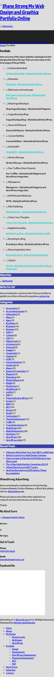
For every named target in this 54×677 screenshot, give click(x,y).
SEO (8, 407)
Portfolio (10, 646)
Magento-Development (23, 658)
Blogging (10, 326)
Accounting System (15, 311)
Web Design (11, 428)
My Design (11, 634)
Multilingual (12, 389)
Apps (8, 320)
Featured (10, 347)
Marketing (11, 377)
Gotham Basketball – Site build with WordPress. (28, 73)
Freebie (9, 350)
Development (18, 652)
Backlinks (10, 323)
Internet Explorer (14, 362)
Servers (9, 410)
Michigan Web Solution (24, 622)
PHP (8, 395)
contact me (44, 296)
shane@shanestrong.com (12, 559)
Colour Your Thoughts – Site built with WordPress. (29, 222)
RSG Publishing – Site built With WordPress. (26, 211)
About (9, 631)
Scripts (9, 401)
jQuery (9, 368)
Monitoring (11, 386)
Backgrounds (18, 637)
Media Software (13, 380)
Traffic (9, 422)
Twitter (4, 42)
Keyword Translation (16, 371)
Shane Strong (22, 619)
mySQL (9, 392)
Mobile (9, 383)
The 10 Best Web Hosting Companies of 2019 (27, 464)
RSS (48, 42)
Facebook (12, 42)
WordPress (11, 437)
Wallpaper (17, 640)
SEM (8, 404)
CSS (8, 338)
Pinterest (21, 42)
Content (10, 335)
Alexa (9, 317)
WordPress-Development (24, 655)
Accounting (11, 308)
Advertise (10, 670)
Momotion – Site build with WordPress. (24, 84)
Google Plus (32, 42)
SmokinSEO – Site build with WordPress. (25, 152)
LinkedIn (42, 42)
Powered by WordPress (17, 398)
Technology (11, 416)
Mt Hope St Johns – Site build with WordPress (27, 255)
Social (9, 413)
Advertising (11, 314)
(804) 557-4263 (7, 551)
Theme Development (15, 419)
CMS (8, 332)
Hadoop (10, 356)
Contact (10, 673)
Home (3, 45)
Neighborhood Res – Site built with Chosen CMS (28, 233)
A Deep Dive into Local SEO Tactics (22, 467)
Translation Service (15, 425)
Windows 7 (11, 434)
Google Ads (11, 353)
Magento (10, 374)
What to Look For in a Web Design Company (26, 455)
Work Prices (12, 667)
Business (10, 329)
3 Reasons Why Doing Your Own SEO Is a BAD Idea (29, 452)
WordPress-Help (14, 440)
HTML (8, 359)
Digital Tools (12, 341)
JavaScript (11, 365)
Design (15, 649)
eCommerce (11, 344)
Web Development (14, 431)
